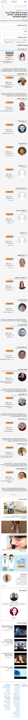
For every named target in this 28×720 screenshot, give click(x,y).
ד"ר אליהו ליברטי (22, 347)
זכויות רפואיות (4, 2)
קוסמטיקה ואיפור (6, 687)
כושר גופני (8, 692)
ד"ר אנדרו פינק (22, 419)
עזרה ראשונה (17, 712)
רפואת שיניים (17, 689)
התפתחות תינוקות (17, 707)
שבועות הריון (17, 705)
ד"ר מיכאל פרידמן (21, 468)
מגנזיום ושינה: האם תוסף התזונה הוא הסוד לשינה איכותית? (7, 627)
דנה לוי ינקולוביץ (14, 602)
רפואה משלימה (6, 686)
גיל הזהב (8, 689)
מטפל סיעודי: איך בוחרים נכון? (19, 515)
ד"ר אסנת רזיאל (22, 49)
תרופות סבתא (16, 703)
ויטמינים (18, 709)
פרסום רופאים (7, 700)
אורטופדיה (17, 687)
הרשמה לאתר (7, 706)
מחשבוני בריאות (3, 1)
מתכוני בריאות (7, 693)
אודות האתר (7, 709)
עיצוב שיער (7, 690)
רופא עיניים (17, 696)
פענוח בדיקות (17, 699)
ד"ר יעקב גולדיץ (22, 121)
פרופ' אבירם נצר (22, 369)
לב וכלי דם (17, 686)
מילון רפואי (17, 715)
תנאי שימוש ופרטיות (7, 703)
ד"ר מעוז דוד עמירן (21, 210)
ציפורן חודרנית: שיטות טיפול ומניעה (18, 534)
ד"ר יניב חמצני (22, 166)
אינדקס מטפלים (16, 713)
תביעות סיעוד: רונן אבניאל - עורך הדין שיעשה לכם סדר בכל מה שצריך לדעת (7, 641)
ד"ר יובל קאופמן (22, 255)
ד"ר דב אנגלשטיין (22, 444)
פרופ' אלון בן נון (22, 324)
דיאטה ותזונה (17, 695)
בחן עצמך (17, 710)
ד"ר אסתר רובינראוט (21, 277)
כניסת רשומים (7, 705)
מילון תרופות (4, 0)
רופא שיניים (17, 692)
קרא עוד (12, 605)
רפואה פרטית (25, 10)
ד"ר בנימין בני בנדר (21, 188)
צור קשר (8, 699)
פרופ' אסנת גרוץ (22, 300)
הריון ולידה (17, 690)
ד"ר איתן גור (23, 233)
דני (14, 617)
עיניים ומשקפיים (16, 693)
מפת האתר (7, 708)
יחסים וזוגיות (7, 695)
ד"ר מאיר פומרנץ (22, 98)
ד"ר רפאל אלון (23, 394)
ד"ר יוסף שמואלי (22, 74)
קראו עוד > (3, 585)
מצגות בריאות (16, 702)
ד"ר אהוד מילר (22, 143)
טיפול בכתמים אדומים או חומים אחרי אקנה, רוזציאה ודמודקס (7, 654)
